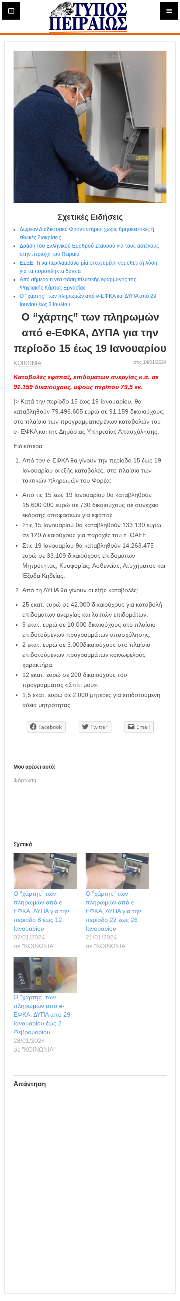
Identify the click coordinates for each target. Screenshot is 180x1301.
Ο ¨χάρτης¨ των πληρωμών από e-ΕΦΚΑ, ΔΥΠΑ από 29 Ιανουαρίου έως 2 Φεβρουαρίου (42, 1014)
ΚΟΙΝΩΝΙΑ (28, 363)
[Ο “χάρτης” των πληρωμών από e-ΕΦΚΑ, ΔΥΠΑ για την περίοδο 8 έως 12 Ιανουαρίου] (45, 871)
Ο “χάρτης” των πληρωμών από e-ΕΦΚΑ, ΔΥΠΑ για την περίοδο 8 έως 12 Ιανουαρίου (41, 911)
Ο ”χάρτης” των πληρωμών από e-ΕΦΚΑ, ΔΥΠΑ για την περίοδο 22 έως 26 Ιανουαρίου (113, 911)
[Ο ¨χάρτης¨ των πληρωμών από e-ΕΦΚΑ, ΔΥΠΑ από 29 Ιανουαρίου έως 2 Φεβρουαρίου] (45, 975)
